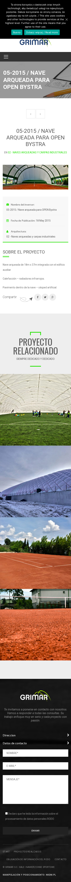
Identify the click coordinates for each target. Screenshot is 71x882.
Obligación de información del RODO (28, 859)
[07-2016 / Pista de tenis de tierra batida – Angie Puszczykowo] (68, 520)
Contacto (61, 859)
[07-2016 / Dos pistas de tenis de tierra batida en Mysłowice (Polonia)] (68, 591)
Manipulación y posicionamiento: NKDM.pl (29, 875)
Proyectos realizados (27, 851)
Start (6, 851)
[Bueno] (66, 19)
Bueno (17, 32)
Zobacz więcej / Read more (42, 32)
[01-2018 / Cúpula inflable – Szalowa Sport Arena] (68, 448)
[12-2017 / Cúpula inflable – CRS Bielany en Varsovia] (68, 376)
